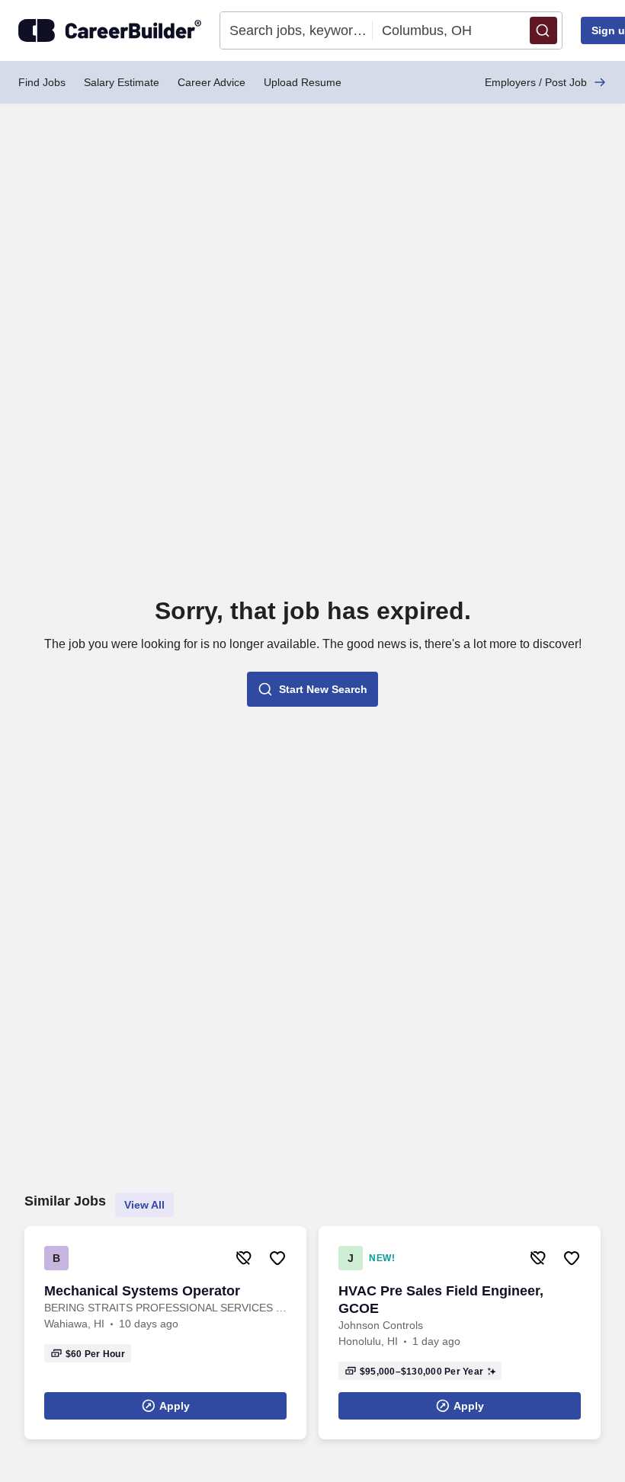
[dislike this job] (244, 1258)
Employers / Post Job (536, 82)
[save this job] (277, 1258)
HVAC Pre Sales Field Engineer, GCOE (440, 1299)
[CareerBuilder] (109, 30)
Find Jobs (42, 82)
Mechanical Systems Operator (142, 1290)
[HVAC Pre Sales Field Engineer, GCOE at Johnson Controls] (459, 1333)
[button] (543, 30)
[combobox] (296, 30)
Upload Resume (302, 82)
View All (144, 1205)
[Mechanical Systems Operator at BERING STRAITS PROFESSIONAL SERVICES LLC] (165, 1333)
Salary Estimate (121, 82)
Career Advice (211, 82)
